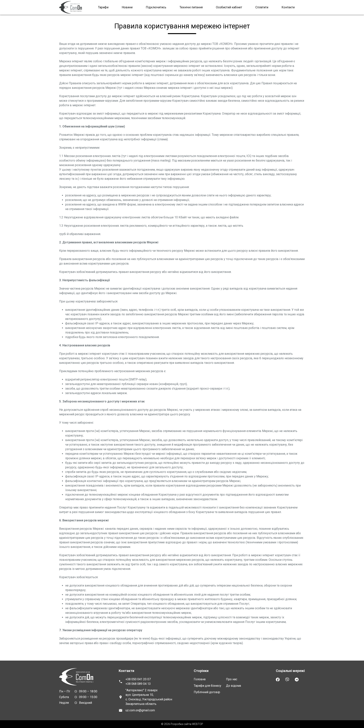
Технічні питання (191, 7)
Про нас (231, 679)
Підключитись (156, 7)
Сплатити (261, 7)
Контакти (288, 7)
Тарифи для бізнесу (207, 685)
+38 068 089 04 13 (138, 684)
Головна (200, 679)
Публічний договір (207, 692)
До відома (233, 685)
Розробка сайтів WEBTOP (187, 724)
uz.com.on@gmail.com (140, 710)
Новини (127, 7)
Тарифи (103, 7)
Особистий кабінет (229, 7)
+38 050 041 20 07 (138, 679)
